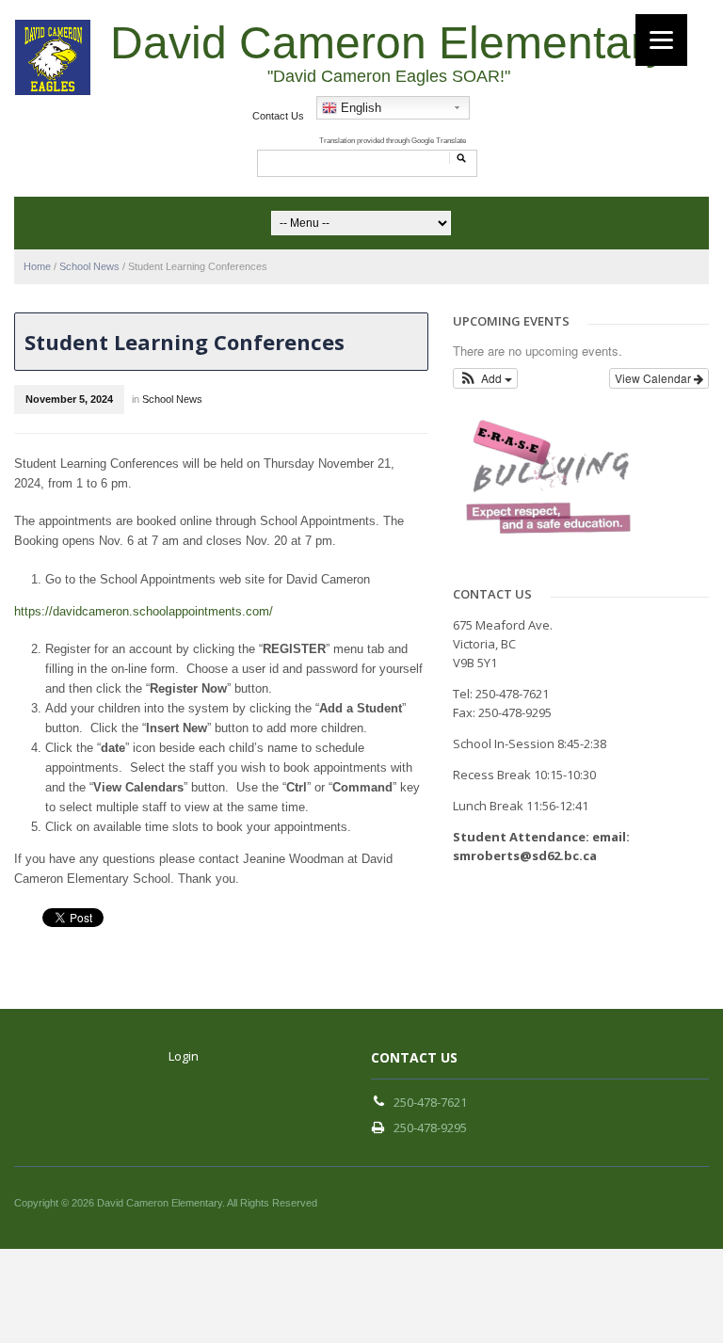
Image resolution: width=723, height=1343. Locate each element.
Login (184, 1055)
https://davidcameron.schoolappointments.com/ (143, 611)
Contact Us (278, 115)
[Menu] (661, 40)
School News (89, 266)
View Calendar (654, 378)
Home (37, 266)
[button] (485, 378)
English (359, 108)
